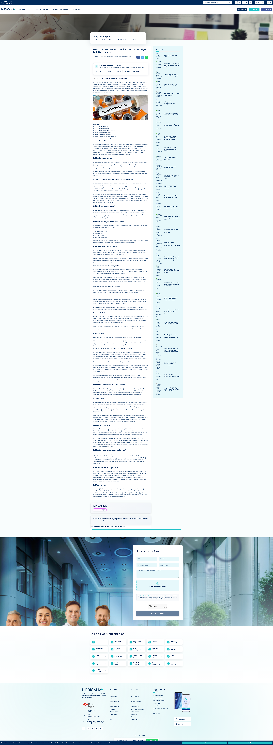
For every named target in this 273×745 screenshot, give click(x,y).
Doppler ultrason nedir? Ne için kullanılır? (171, 158)
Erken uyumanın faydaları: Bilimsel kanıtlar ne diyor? (171, 114)
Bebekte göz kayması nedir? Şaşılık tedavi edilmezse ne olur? (171, 65)
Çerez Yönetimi (156, 713)
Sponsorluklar (134, 717)
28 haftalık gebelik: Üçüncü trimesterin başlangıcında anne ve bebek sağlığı (171, 258)
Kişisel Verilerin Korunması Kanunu (149, 595)
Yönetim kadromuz (136, 701)
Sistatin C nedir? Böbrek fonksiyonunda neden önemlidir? (170, 186)
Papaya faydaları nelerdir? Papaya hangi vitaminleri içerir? (171, 311)
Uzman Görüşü (113, 714)
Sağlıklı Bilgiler (104, 40)
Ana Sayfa (96, 40)
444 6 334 (89, 712)
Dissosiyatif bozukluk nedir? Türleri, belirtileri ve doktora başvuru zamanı (171, 284)
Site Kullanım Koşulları (158, 695)
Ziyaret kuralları (135, 706)
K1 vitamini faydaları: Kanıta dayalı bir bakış (172, 94)
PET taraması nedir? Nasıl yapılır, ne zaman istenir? (171, 196)
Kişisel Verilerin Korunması (159, 700)
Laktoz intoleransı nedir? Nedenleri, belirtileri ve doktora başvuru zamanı (171, 298)
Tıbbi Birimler (113, 699)
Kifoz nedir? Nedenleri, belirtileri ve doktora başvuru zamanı (172, 270)
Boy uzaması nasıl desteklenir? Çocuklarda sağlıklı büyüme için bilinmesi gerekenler (172, 245)
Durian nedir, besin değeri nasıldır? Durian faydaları (171, 322)
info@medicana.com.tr (93, 716)
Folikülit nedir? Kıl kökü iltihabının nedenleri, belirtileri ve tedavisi (170, 137)
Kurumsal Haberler (114, 717)
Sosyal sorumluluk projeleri (137, 709)
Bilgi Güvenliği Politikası (158, 698)
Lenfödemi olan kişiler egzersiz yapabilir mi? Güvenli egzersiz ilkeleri (170, 363)
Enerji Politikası (134, 719)
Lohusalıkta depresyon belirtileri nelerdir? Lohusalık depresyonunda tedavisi (171, 125)
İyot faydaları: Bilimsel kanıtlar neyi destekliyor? (171, 75)
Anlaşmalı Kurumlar (114, 701)
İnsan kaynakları (135, 694)
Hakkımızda (112, 694)
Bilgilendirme (168, 595)
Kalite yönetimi (135, 711)
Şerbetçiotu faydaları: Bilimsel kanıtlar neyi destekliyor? (170, 103)
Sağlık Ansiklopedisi (114, 706)
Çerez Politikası (122, 742)
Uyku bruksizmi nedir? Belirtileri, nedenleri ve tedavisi (170, 149)
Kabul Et (250, 742)
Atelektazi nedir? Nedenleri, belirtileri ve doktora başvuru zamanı (172, 376)
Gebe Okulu (134, 714)
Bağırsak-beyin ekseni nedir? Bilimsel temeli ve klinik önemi (171, 176)
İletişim (111, 719)
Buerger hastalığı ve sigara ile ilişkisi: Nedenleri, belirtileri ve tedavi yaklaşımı (171, 389)
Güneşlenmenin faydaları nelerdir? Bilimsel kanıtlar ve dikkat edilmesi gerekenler (171, 350)
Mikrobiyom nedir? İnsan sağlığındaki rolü (170, 166)
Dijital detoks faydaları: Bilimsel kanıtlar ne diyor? (171, 85)
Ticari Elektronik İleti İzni (158, 711)
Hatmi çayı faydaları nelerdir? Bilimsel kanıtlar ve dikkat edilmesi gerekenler (171, 336)
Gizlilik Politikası (156, 705)
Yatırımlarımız (134, 699)
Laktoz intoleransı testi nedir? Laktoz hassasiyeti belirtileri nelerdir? (125, 40)
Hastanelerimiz (113, 696)
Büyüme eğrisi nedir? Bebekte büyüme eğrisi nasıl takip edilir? (172, 218)
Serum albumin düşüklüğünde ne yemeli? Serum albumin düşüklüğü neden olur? (171, 230)
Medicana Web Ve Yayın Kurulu (160, 708)
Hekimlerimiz (113, 704)
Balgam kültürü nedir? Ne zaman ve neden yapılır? (171, 207)
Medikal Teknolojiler (114, 711)
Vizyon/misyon (135, 696)
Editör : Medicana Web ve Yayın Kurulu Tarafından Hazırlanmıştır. (119, 56)
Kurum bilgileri (134, 704)
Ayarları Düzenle (204, 742)
